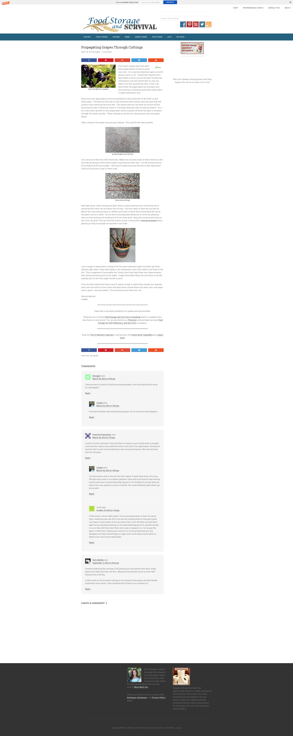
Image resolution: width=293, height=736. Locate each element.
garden (95, 356)
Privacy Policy (158, 697)
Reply (88, 393)
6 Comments (107, 52)
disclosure (131, 697)
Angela (99, 403)
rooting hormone (148, 220)
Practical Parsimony (101, 434)
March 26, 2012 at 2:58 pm (103, 379)
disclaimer (142, 697)
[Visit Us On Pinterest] (189, 26)
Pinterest (132, 320)
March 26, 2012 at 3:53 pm (107, 406)
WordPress (170, 728)
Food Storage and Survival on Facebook (123, 317)
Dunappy (96, 376)
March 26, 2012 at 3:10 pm (103, 437)
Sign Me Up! (170, 2)
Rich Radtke (98, 560)
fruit (91, 356)
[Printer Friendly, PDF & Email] (158, 67)
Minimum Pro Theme (136, 728)
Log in (178, 728)
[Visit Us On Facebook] (183, 26)
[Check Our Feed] (208, 26)
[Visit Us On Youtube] (196, 26)
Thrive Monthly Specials (101, 335)
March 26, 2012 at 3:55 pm (107, 470)
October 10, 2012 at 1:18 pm (107, 510)
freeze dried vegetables (142, 335)
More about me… (141, 687)
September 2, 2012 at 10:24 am (105, 563)
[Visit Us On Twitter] (202, 26)
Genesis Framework (156, 728)
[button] (146, 2)
